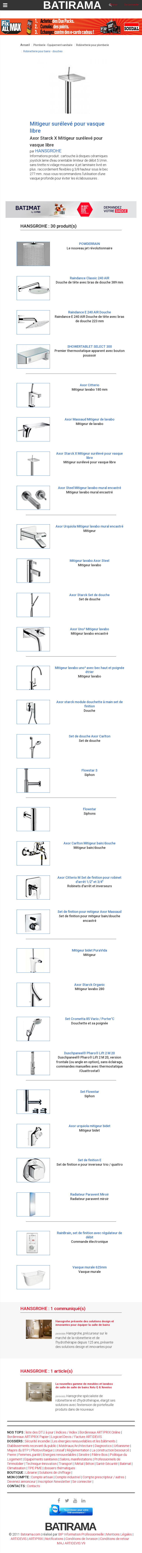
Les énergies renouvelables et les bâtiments (84, 1441)
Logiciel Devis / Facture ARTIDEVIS (76, 1437)
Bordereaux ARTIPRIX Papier (28, 1437)
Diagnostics (103, 1446)
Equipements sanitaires (41, 1459)
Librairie (31, 1472)
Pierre (11, 1455)
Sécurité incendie (37, 1441)
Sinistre (84, 1455)
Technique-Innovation (41, 1464)
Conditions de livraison (82, 1539)
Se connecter (82, 1481)
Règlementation (78, 1450)
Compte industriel (67, 1477)
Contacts (33, 1486)
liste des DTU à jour (40, 1432)
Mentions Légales (119, 1534)
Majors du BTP (18, 1450)
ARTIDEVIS (19, 1539)
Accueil (25, 45)
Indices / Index (66, 1432)
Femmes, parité (29, 1455)
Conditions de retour (114, 1539)
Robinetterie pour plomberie (92, 45)
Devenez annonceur (21, 1481)
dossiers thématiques (59, 1468)
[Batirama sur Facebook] (58, 1500)
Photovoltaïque (42, 1450)
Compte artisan (42, 1477)
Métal (79, 1464)
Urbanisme (121, 1446)
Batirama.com (30, 1534)
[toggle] (5, 5)
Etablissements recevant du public (32, 1446)
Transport (66, 1464)
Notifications (54, 1539)
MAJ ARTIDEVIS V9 (71, 1543)
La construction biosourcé (110, 1450)
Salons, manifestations (76, 1459)
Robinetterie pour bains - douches (42, 51)
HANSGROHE (48, 150)
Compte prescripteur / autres (103, 1477)
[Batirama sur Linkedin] (83, 1500)
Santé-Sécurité (107, 1464)
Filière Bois (100, 1455)
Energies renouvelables (59, 1455)
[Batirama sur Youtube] (75, 1500)
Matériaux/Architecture (75, 1446)
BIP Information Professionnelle (81, 1534)
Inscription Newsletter (54, 1481)
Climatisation (16, 1468)
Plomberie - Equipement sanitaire (52, 45)
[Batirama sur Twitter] (67, 1500)
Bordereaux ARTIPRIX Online (99, 1432)
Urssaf (59, 1450)
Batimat (125, 1464)
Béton (89, 1464)
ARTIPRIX (36, 1539)
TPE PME (35, 1468)
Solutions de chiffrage (55, 1472)
